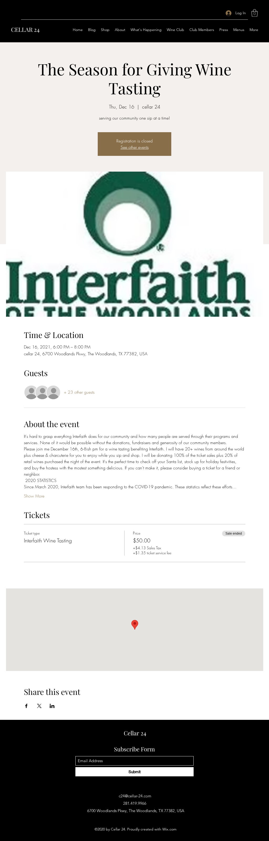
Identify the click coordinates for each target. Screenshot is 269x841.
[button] (254, 13)
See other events (135, 147)
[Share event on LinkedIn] (52, 706)
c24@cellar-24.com (135, 795)
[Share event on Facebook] (26, 706)
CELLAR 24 (25, 29)
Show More (34, 496)
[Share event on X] (39, 706)
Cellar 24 (135, 733)
